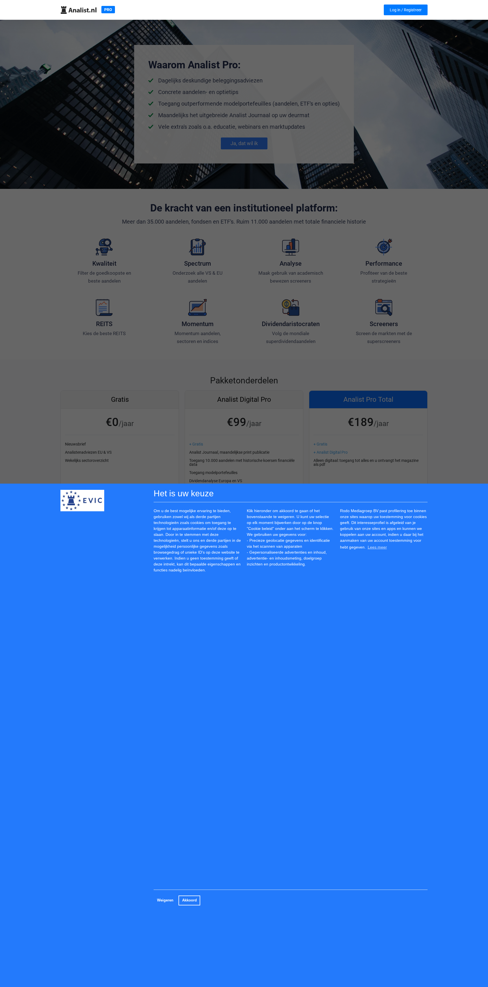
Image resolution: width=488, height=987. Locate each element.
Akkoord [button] (189, 900)
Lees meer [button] (377, 547)
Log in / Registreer (406, 10)
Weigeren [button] (165, 900)
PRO (108, 9)
